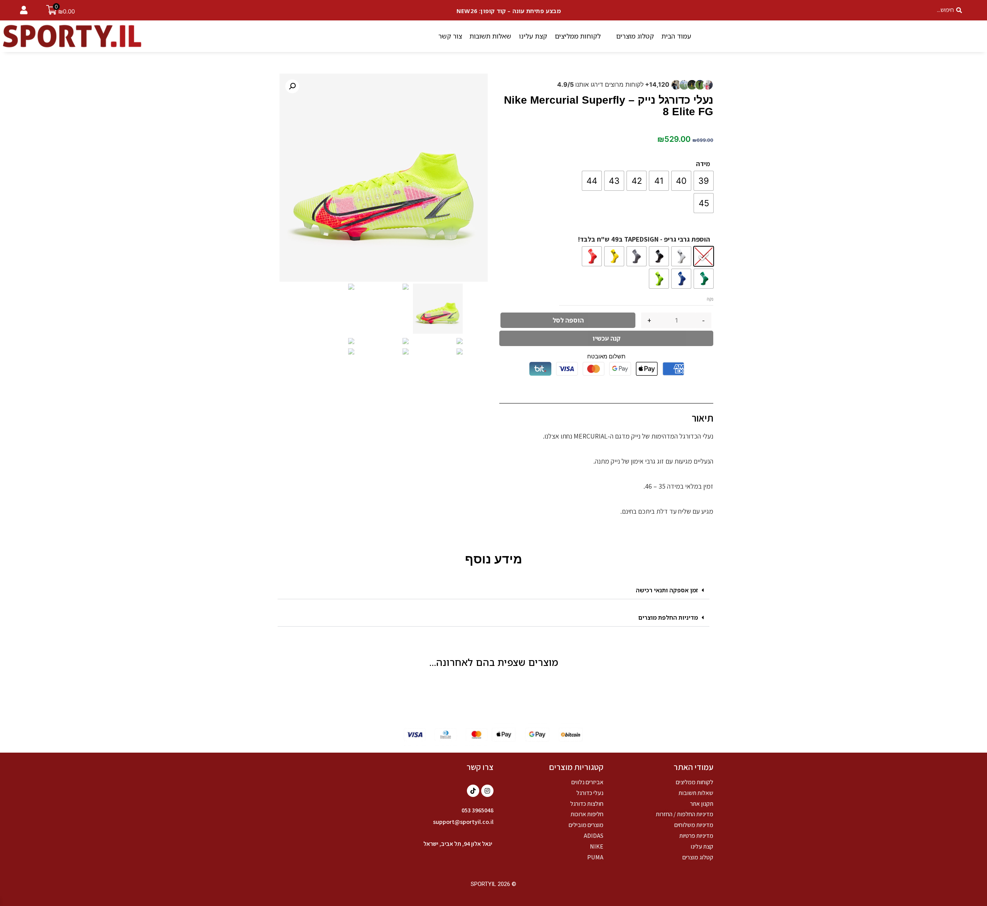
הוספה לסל (568, 320)
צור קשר (450, 36)
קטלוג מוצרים (635, 36)
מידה (703, 163)
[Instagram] (487, 791)
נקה (710, 299)
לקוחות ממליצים (578, 36)
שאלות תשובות (490, 36)
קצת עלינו (533, 36)
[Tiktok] (473, 791)
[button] (493, 590)
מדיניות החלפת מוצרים (668, 617)
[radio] (703, 180)
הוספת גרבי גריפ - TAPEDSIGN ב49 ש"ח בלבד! (644, 239)
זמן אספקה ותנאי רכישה (667, 590)
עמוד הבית (676, 36)
